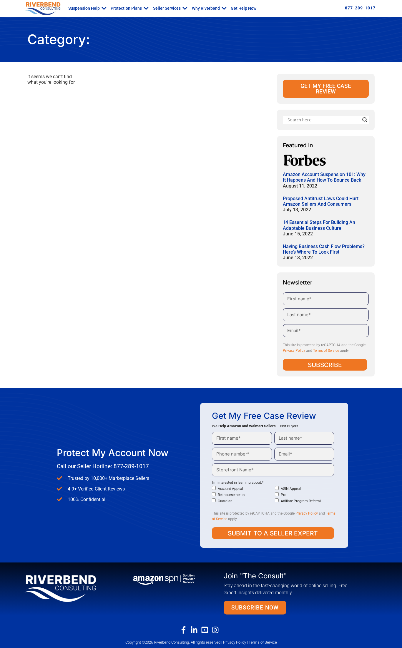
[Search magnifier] (365, 120)
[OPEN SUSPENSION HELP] (104, 8)
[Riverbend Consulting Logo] (69, 588)
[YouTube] (206, 630)
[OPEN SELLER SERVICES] (185, 8)
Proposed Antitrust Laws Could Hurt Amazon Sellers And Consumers (320, 201)
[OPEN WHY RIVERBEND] (224, 8)
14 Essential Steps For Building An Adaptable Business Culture (319, 225)
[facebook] (185, 630)
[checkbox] (273, 494)
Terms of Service (326, 351)
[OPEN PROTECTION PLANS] (146, 8)
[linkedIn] (195, 630)
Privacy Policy (294, 351)
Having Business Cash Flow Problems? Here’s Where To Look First (324, 249)
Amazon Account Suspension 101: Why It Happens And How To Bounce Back (324, 177)
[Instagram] (217, 630)
